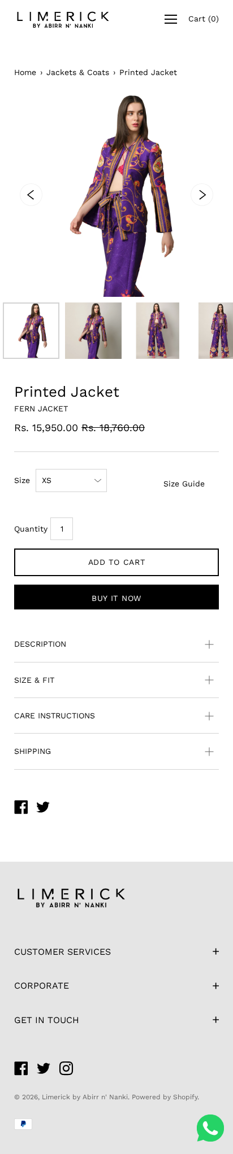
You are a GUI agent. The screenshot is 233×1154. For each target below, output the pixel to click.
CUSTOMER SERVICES (62, 951)
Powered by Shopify (164, 1097)
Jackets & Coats (77, 72)
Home (25, 72)
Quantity (31, 528)
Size (22, 480)
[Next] (202, 194)
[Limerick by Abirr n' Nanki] (21, 808)
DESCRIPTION (40, 643)
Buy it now (116, 598)
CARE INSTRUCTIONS (54, 715)
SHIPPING (32, 751)
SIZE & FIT (34, 679)
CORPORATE (41, 985)
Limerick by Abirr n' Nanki (85, 1097)
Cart (203, 18)
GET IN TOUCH (46, 1020)
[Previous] (31, 194)
